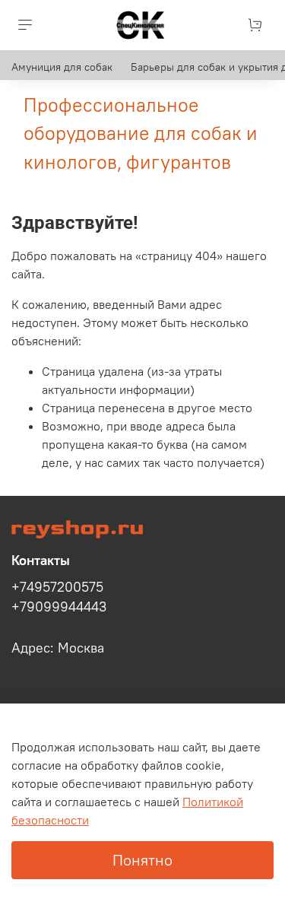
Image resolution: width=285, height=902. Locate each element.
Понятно (142, 859)
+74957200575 (57, 587)
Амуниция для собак (61, 67)
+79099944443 (58, 607)
